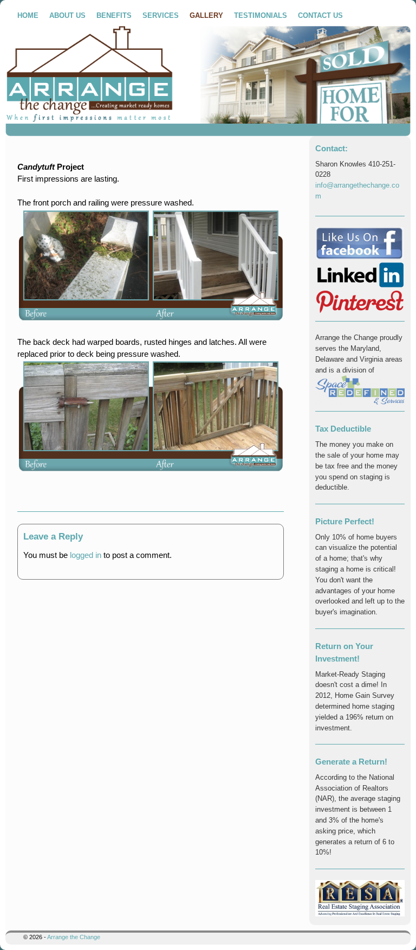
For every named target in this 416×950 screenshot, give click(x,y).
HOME (27, 15)
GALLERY (206, 15)
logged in (85, 555)
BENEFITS (114, 15)
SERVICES (160, 15)
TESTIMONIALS (260, 15)
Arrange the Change (73, 937)
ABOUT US (67, 15)
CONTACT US (320, 15)
